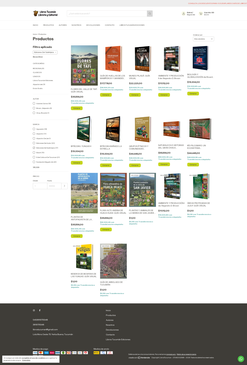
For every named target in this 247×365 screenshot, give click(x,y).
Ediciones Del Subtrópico (44, 52)
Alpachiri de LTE (39, 84)
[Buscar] (150, 13)
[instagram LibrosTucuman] (34, 310)
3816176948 (38, 324)
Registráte (191, 15)
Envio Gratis (37, 88)
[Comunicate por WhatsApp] (241, 359)
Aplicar (64, 186)
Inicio (35, 25)
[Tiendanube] (139, 358)
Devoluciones (93, 25)
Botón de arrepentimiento (186, 354)
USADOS (36, 76)
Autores (63, 25)
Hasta (49, 181)
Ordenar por (198, 35)
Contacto (109, 25)
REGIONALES (38, 68)
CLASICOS (37, 72)
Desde (35, 181)
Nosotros (76, 25)
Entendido (26, 360)
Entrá (189, 12)
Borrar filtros (38, 56)
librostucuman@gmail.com (45, 329)
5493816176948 (40, 320)
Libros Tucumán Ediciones (131, 25)
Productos (48, 25)
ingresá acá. (171, 354)
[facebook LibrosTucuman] (40, 310)
